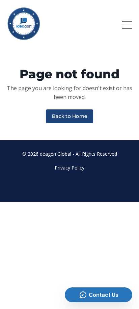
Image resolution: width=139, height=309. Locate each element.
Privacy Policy (69, 167)
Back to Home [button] (69, 116)
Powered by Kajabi (69, 185)
